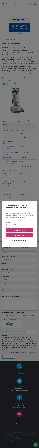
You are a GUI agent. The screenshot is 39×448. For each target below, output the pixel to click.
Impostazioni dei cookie (19, 240)
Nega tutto (19, 235)
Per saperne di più (11, 225)
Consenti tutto (19, 230)
